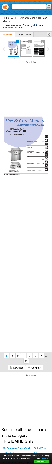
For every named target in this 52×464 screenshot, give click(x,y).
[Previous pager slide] (3, 49)
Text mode (7, 34)
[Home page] (5, 7)
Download (18, 367)
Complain (36, 367)
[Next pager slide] (48, 49)
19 (26, 361)
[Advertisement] (26, 87)
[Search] (48, 6)
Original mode (24, 34)
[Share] (49, 34)
